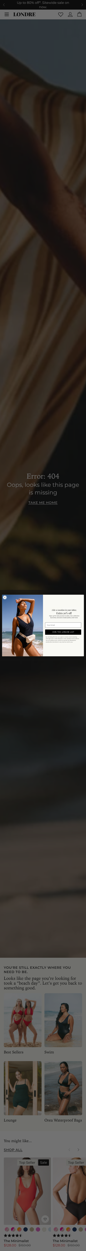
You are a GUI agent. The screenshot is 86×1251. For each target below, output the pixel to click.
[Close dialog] (4, 597)
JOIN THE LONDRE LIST (63, 632)
